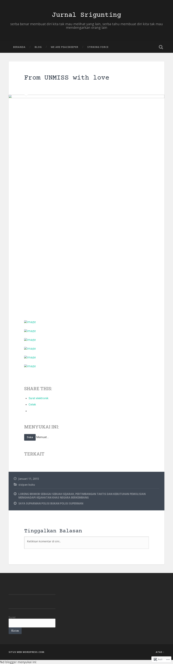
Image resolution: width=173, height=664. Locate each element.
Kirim (15, 630)
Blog (38, 47)
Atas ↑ (160, 652)
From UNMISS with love (66, 78)
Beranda (19, 47)
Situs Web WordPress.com (26, 652)
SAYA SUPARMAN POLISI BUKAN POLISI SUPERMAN (50, 503)
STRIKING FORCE (97, 47)
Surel (12, 617)
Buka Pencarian (161, 47)
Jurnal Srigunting (86, 15)
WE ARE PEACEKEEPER (64, 47)
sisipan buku (26, 484)
